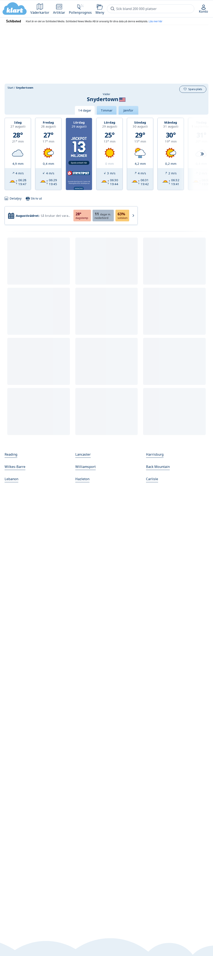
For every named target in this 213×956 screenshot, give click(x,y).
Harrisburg (154, 454)
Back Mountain (158, 466)
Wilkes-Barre (15, 466)
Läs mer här (155, 21)
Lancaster (83, 454)
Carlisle (152, 479)
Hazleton (82, 479)
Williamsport (85, 466)
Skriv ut (36, 198)
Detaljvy (16, 198)
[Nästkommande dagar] (202, 154)
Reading (11, 454)
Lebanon (11, 479)
